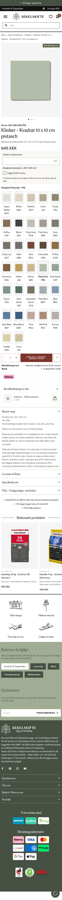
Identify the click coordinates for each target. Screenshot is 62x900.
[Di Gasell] (18, 872)
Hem (3, 35)
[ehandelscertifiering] (29, 872)
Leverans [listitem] (38, 666)
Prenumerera (46, 713)
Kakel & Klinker (15, 35)
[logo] (28, 16)
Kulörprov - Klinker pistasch (26, 397)
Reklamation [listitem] (34, 674)
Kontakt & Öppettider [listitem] (15, 666)
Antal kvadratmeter (12, 154)
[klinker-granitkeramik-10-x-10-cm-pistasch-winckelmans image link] (31, 80)
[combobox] (34, 25)
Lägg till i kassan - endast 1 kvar (36, 358)
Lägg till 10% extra (16, 173)
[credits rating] (41, 872)
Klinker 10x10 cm (42, 35)
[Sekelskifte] (31, 729)
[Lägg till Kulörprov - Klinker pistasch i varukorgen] (55, 398)
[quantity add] (16, 357)
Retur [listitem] (53, 666)
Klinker (28, 35)
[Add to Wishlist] (57, 358)
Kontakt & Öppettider (12, 8)
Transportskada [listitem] (12, 674)
